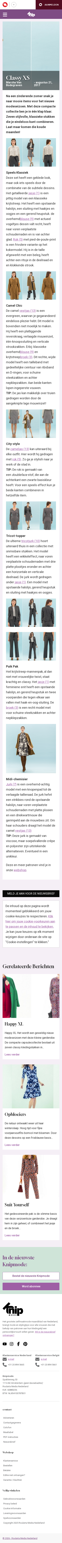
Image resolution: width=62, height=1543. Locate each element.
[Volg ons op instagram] (11, 1344)
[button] (49, 4)
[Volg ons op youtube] (5, 1344)
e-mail (11, 1359)
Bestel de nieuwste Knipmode (31, 1276)
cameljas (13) (19, 449)
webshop (20, 870)
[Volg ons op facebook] (18, 1344)
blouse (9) (27, 219)
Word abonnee (31, 1286)
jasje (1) (34, 193)
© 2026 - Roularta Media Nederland (20, 1538)
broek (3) (26, 357)
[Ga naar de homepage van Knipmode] (31, 14)
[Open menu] (5, 14)
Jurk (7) (11, 784)
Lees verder (12, 1054)
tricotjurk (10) (30, 541)
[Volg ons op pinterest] (25, 1344)
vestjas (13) (27, 310)
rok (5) (16, 459)
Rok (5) (18, 239)
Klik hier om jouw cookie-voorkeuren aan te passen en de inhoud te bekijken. (30, 921)
